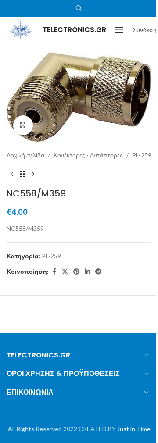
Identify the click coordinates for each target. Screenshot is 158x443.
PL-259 (141, 155)
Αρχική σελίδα (25, 155)
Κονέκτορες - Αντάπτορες (88, 155)
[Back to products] (22, 174)
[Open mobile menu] (119, 30)
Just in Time (134, 428)
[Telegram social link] (98, 272)
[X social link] (65, 272)
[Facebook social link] (54, 272)
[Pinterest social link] (76, 272)
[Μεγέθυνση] (23, 125)
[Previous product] (12, 174)
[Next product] (33, 174)
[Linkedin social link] (87, 272)
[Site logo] (20, 29)
